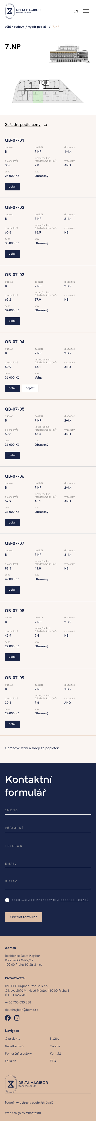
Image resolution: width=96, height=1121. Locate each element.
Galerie (55, 1046)
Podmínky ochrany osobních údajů (29, 1103)
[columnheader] (24, 125)
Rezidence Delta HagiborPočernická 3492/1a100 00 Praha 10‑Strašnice (23, 960)
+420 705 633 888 (18, 1002)
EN (75, 11)
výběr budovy (14, 27)
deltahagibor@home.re (21, 1010)
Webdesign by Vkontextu (23, 1113)
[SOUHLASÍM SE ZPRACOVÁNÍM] (8, 900)
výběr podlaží (37, 27)
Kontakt (55, 1053)
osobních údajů (75, 900)
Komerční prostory (18, 1053)
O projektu (12, 1039)
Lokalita (10, 1061)
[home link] (23, 11)
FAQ (53, 1061)
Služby (54, 1039)
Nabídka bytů (14, 1046)
